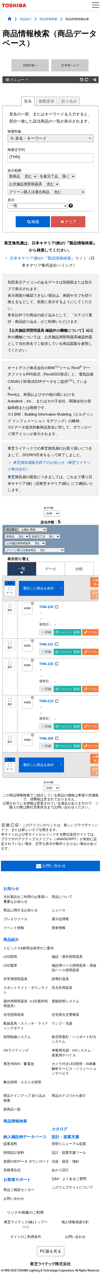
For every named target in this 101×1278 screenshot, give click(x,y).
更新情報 (58, 928)
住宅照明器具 (13, 1015)
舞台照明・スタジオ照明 (22, 1082)
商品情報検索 (48, 19)
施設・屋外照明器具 (67, 957)
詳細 (48, 632)
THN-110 (46, 644)
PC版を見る (50, 1251)
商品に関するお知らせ (20, 910)
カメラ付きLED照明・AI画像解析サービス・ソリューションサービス (74, 1068)
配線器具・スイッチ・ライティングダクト (25, 1025)
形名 (28, 101)
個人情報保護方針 (75, 1222)
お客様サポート (17, 1179)
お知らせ (11, 888)
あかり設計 (60, 1170)
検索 (35, 222)
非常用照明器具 (15, 979)
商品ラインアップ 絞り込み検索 (24, 1098)
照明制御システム (17, 1037)
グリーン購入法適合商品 (29, 192)
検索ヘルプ (71, 65)
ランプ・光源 (62, 1023)
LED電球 (10, 965)
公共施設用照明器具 (26, 184)
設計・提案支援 (65, 1137)
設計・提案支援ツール (69, 1152)
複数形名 (46, 101)
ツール (92, 632)
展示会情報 (60, 919)
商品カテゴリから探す (69, 1095)
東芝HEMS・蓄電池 (18, 1064)
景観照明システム (65, 1001)
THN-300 (46, 738)
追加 (70, 632)
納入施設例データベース (25, 1137)
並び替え (12, 529)
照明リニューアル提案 (69, 1144)
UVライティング (16, 1050)
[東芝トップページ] (16, 5)
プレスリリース (15, 919)
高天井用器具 (62, 988)
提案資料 (10, 1144)
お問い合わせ (54, 866)
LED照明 (10, 957)
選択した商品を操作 (38, 588)
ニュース (58, 910)
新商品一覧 (12, 1109)
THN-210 (46, 701)
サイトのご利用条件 (25, 1237)
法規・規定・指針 (65, 1161)
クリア (70, 222)
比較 (79, 569)
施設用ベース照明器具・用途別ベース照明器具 (74, 967)
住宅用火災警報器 (65, 1015)
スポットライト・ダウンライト (25, 990)
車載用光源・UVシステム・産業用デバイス (73, 1052)
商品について (62, 897)
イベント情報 (13, 928)
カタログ (59, 1129)
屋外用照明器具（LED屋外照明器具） (25, 1003)
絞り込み (69, 101)
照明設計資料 (13, 1152)
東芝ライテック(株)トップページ (26, 1224)
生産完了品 (49, 176)
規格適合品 (12, 1170)
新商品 (15, 176)
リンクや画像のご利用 (25, 1212)
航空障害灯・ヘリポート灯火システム (74, 1039)
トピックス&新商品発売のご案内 (28, 948)
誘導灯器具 (60, 979)
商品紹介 (26, 19)
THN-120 (46, 664)
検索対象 (29, 65)
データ (50, 569)
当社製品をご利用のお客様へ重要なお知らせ (25, 899)
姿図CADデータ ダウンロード (26, 1161)
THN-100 (46, 607)
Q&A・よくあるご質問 (69, 1179)
